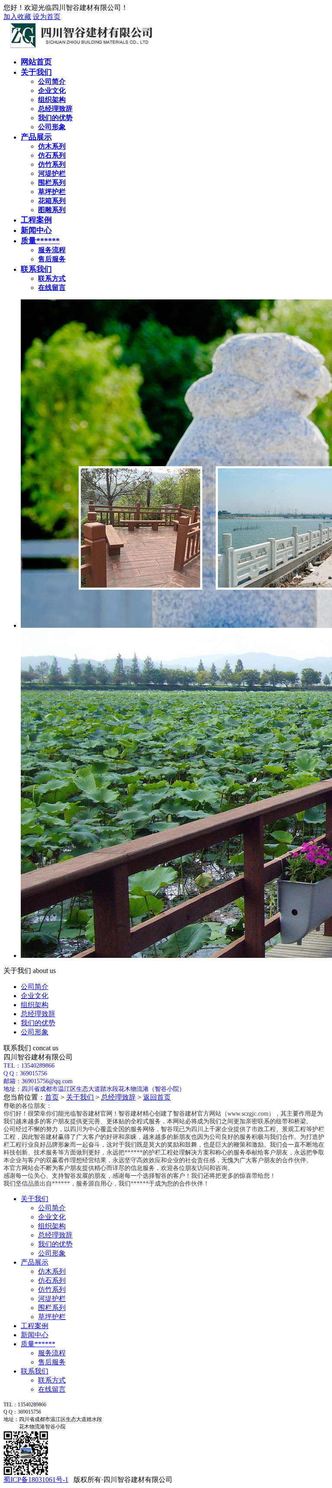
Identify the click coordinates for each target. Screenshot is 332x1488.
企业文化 (34, 995)
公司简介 (34, 986)
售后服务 (52, 1362)
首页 (52, 1097)
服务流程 (52, 1353)
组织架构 (34, 1004)
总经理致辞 (38, 1013)
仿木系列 (52, 1271)
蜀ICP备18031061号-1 (35, 1479)
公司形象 (34, 1032)
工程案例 (36, 220)
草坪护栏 (52, 1316)
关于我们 (36, 72)
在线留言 (52, 1389)
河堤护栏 (52, 1298)
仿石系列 (52, 1280)
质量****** (40, 240)
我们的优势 (38, 1023)
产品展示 (36, 137)
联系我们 (36, 269)
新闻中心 (36, 230)
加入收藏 (17, 16)
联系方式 (52, 1380)
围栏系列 (52, 1307)
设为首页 (47, 16)
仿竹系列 (52, 1289)
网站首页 (36, 61)
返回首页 (157, 1097)
